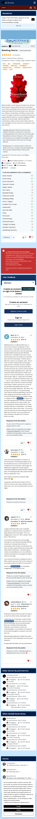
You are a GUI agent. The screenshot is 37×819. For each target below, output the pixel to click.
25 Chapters (12, 729)
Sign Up (18, 25)
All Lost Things (11, 701)
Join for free (13, 268)
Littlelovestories (14, 765)
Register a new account (19, 311)
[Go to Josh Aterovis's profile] (10, 46)
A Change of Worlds (12, 675)
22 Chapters (12, 705)
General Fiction (12, 58)
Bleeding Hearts (11, 718)
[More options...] (31, 335)
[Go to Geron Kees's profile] (6, 451)
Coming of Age (20, 60)
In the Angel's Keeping (13, 694)
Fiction (32, 46)
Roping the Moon (18, 771)
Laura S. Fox (13, 778)
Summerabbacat (16, 602)
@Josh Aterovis (15, 566)
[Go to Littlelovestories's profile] (4, 764)
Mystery (20, 58)
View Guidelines (28, 289)
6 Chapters (11, 699)
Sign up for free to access (23, 255)
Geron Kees (14, 450)
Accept (18, 806)
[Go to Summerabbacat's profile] (6, 603)
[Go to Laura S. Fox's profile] (4, 777)
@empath (20, 398)
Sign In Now (18, 325)
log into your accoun (24, 268)
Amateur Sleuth (30, 60)
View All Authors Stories (18, 707)
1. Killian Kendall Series (25, 50)
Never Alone (10, 681)
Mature (5, 168)
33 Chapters (12, 692)
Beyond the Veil (18, 777)
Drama (12, 60)
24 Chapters (7, 163)
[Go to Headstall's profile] (4, 770)
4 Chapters (11, 686)
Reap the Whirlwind (13, 431)
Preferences (18, 814)
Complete (13, 168)
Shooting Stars (11, 763)
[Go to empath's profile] (6, 518)
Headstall (12, 772)
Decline (18, 810)
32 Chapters (12, 679)
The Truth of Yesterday (13, 688)
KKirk (12, 335)
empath (13, 517)
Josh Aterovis (16, 46)
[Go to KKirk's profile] (6, 336)
